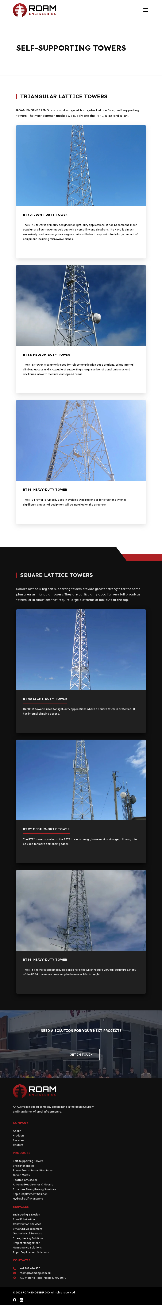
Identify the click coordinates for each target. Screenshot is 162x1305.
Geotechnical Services (27, 1233)
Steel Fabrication (24, 1219)
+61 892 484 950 (30, 1268)
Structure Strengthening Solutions (34, 1189)
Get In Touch (81, 1054)
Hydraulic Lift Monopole (28, 1198)
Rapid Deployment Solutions (31, 1252)
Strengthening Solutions (28, 1238)
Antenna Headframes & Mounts (33, 1184)
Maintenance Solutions (27, 1247)
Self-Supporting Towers (28, 1161)
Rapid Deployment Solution (30, 1194)
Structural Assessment (27, 1228)
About (17, 1130)
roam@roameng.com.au (35, 1273)
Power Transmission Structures (33, 1170)
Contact (18, 1145)
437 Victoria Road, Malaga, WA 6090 (43, 1277)
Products (18, 1135)
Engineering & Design (26, 1214)
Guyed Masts (21, 1175)
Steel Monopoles (23, 1165)
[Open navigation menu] (145, 10)
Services (18, 1140)
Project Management (26, 1242)
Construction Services (27, 1224)
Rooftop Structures (25, 1179)
